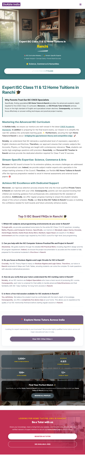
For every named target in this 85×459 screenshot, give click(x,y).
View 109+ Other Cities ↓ (42, 339)
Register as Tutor (42, 436)
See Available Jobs (42, 444)
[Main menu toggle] (80, 4)
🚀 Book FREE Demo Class (42, 71)
